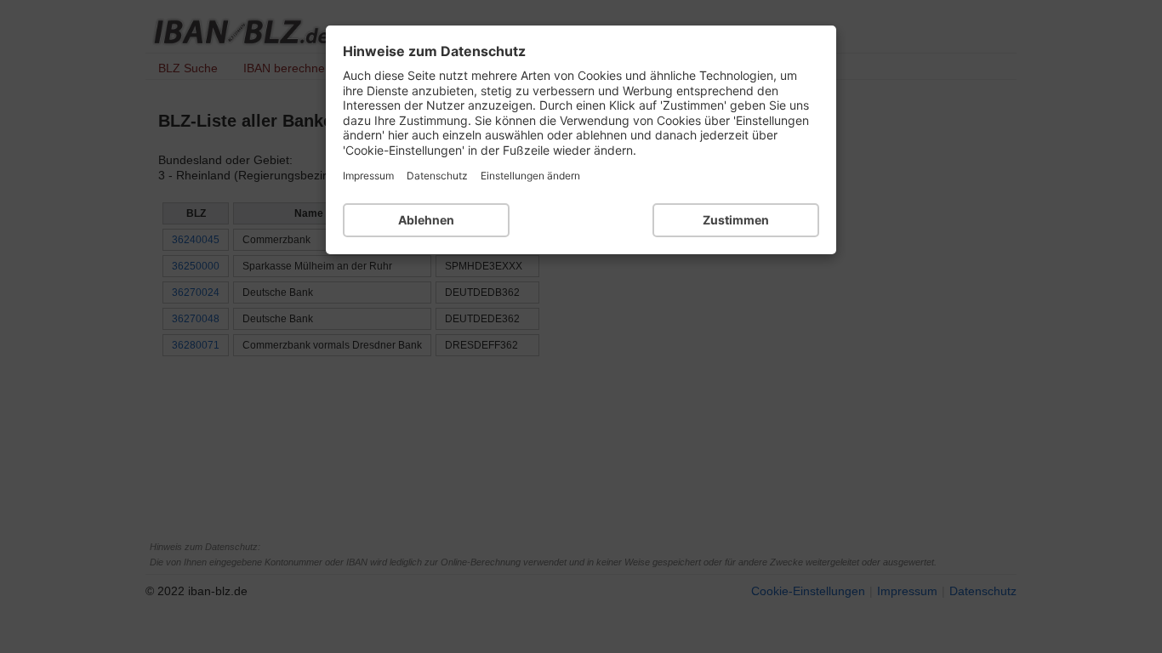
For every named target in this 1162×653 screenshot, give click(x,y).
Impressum (368, 175)
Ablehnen (426, 220)
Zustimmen (736, 220)
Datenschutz (437, 175)
